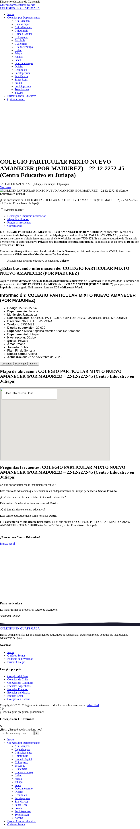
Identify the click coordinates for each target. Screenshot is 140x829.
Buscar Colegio (16, 662)
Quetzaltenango (24, 63)
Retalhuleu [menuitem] (21, 795)
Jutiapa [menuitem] (19, 781)
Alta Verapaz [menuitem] (22, 746)
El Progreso (21, 37)
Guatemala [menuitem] (21, 768)
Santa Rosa (21, 79)
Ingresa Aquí (7, 543)
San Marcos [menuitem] (21, 801)
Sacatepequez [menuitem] (22, 798)
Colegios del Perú (17, 676)
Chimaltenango (23, 27)
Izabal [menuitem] (18, 775)
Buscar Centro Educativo (21, 95)
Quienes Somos (16, 99)
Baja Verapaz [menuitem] (22, 749)
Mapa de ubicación (18, 219)
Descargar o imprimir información (26, 215)
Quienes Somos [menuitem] (16, 824)
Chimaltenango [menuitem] (23, 752)
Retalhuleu (21, 69)
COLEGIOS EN (20, 628)
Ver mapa (5, 187)
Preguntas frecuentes (19, 222)
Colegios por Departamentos (23, 17)
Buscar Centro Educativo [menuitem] (21, 821)
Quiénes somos (9, 4)
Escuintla (20, 40)
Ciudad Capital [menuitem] (23, 759)
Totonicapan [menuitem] (22, 814)
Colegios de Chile (17, 679)
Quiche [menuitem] (19, 791)
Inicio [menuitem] (10, 739)
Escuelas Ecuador (17, 689)
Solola (18, 82)
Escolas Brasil (15, 695)
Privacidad (93, 705)
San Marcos (21, 76)
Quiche (19, 66)
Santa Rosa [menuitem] (21, 804)
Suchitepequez (23, 86)
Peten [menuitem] (18, 785)
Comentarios (14, 225)
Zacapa (19, 92)
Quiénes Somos (16, 655)
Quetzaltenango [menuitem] (24, 788)
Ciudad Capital (23, 33)
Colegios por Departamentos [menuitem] (23, 742)
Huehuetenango (24, 46)
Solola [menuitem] (18, 808)
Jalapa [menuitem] (18, 778)
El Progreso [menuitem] (21, 762)
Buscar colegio (26, 4)
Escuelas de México (18, 692)
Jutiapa (19, 56)
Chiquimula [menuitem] (21, 755)
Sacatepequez (22, 73)
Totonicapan (22, 89)
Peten (18, 59)
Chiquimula (21, 30)
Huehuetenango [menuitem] (24, 772)
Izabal (18, 50)
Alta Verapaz (22, 20)
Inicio (10, 14)
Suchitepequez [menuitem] (23, 811)
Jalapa (18, 53)
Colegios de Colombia (20, 682)
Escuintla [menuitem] (20, 765)
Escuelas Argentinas (18, 686)
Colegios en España (18, 699)
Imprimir (33, 363)
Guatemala (21, 43)
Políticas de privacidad (20, 658)
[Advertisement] (70, 129)
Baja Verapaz (22, 24)
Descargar (6, 363)
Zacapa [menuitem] (19, 817)
